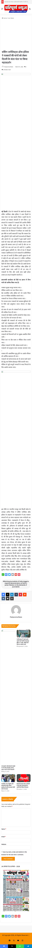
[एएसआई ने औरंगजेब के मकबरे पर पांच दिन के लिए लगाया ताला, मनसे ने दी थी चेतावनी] (8, 697)
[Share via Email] (7, 598)
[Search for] (30, 9)
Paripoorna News (8, 67)
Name (3, 829)
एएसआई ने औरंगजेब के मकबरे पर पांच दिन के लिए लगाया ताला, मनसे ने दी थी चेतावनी (8, 768)
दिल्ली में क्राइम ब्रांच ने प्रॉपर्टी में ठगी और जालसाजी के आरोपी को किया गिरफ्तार (23, 785)
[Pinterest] (20, 594)
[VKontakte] (3, 598)
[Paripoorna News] (16, 9)
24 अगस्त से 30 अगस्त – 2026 (10, 866)
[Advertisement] (16, 35)
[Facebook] (3, 594)
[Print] (12, 598)
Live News (11, 18)
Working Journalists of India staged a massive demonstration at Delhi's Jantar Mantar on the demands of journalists (16, 584)
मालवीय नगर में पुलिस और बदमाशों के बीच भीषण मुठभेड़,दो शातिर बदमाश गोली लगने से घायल (8, 786)
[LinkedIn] (12, 594)
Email (3, 836)
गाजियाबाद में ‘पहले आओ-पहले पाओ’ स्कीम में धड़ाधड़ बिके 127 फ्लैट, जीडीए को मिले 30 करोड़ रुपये (23, 641)
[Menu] (2, 9)
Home (5, 18)
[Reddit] (24, 594)
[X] (7, 594)
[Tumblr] (16, 594)
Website (3, 844)
